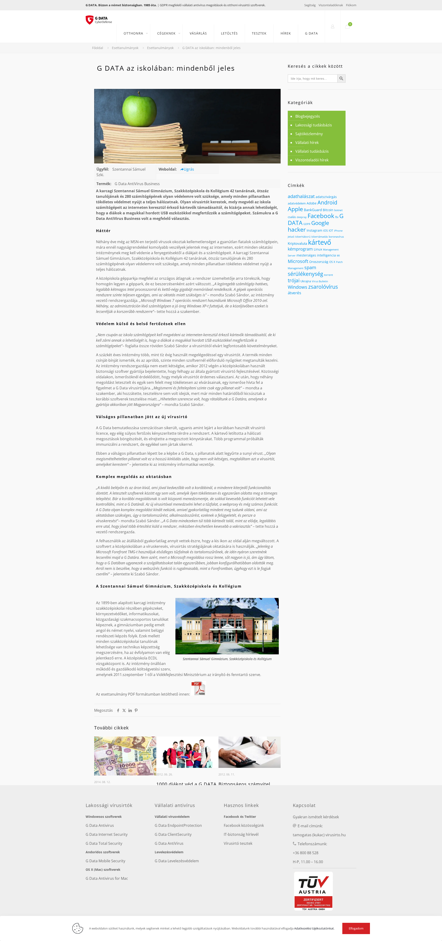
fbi (336, 217)
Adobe (312, 203)
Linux (318, 249)
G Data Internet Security (107, 834)
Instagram (314, 230)
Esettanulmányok (125, 48)
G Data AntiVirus (169, 843)
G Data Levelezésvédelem (177, 860)
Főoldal (97, 48)
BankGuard (313, 209)
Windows (297, 287)
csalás (292, 217)
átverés (294, 292)
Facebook (321, 216)
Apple (295, 209)
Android (327, 202)
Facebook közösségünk (244, 825)
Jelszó (291, 236)
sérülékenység (305, 273)
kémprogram (300, 249)
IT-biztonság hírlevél (241, 834)
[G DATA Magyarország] (101, 17)
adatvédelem (297, 203)
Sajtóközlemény (309, 133)
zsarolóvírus (323, 286)
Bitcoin (328, 210)
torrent (328, 275)
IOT (331, 230)
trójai (294, 280)
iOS (325, 230)
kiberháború (303, 236)
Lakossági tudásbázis (313, 125)
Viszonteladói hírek (312, 160)
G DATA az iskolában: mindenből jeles (211, 48)
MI (338, 255)
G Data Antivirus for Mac (107, 878)
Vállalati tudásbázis (312, 151)
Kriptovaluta (297, 243)
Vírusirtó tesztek (238, 843)
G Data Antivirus (100, 825)
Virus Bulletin (320, 281)
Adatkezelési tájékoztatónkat (314, 928)
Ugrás (189, 169)
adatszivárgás (326, 197)
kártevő (319, 242)
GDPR (306, 224)
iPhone (338, 230)
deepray (302, 217)
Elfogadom (356, 928)
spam (310, 267)
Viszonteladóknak (331, 5)
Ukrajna (305, 281)
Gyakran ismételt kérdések (316, 816)
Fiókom (351, 5)
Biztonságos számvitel (244, 784)
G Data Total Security (104, 843)
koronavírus (336, 237)
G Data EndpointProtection (178, 825)
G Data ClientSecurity (173, 834)
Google (320, 223)
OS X (332, 262)
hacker (297, 229)
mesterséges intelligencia (316, 255)
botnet (338, 210)
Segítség (310, 5)
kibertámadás (319, 236)
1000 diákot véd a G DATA (186, 784)
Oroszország (318, 261)
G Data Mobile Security (105, 860)
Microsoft (298, 261)
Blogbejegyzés (307, 116)
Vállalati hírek (307, 142)
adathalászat (301, 196)
